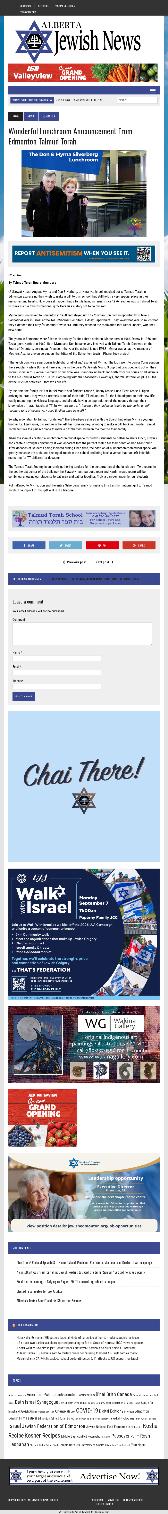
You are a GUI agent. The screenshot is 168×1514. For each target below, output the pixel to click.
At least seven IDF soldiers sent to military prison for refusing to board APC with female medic (77, 1353)
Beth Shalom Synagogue (73, 1402)
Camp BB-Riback (132, 1402)
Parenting (105, 1436)
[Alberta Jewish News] (84, 42)
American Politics (42, 1394)
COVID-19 (87, 1410)
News (31, 116)
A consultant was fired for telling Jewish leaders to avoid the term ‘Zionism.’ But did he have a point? (81, 1272)
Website (17, 681)
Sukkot (42, 1445)
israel (14, 1425)
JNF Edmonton (135, 1427)
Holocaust (128, 1418)
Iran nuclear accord (146, 1418)
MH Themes (52, 1500)
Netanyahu (94, 1436)
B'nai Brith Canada (114, 1394)
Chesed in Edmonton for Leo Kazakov (39, 1291)
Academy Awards (17, 1395)
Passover (120, 1436)
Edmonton (128, 1411)
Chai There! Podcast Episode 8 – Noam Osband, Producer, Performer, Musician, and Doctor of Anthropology (84, 1262)
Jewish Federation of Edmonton (53, 1426)
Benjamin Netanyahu (143, 1395)
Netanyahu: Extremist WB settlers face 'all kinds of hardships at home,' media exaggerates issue (78, 1338)
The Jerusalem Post (28, 1325)
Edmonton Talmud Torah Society (92, 1418)
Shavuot (34, 1445)
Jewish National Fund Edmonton (106, 1427)
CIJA (73, 1412)
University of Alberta (92, 1445)
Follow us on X (28, 12)
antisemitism (87, 1395)
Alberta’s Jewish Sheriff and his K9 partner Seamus (49, 1300)
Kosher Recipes (42, 1435)
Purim (135, 1436)
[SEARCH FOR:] (137, 99)
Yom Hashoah (123, 1445)
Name (16, 653)
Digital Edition (110, 1411)
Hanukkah (114, 1418)
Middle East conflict (74, 1436)
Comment (18, 620)
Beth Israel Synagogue (36, 1402)
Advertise (43, 5)
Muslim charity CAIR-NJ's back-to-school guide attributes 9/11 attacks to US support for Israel (77, 1359)
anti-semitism (67, 1394)
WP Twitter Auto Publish (70, 1512)
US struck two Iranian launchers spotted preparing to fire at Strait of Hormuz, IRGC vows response (80, 1343)
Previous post (76, 562)
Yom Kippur (138, 1445)
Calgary (91, 1402)
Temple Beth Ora (69, 1445)
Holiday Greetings (65, 5)
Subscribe (25, 5)
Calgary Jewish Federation (109, 1402)
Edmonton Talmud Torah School (56, 1418)
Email (16, 667)
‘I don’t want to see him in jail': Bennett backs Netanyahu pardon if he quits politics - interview (76, 1348)
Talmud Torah (52, 1445)
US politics (110, 1445)
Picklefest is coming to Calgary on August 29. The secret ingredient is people (66, 1281)
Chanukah (62, 1411)
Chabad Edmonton (46, 1412)
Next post (102, 562)
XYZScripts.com (102, 1512)
